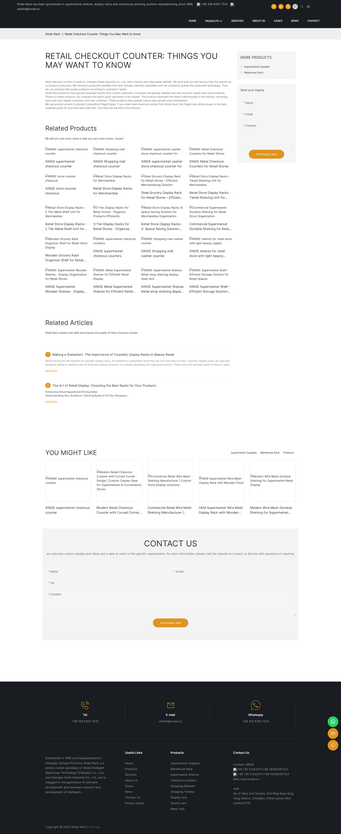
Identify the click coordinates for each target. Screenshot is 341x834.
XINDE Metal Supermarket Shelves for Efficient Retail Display (113, 289)
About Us (131, 780)
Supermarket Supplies (244, 452)
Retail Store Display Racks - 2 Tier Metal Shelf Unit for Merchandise (66, 226)
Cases (129, 786)
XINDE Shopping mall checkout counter (109, 164)
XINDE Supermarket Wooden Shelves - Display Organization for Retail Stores (64, 289)
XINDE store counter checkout (60, 191)
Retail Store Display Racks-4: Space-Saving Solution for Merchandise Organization (161, 226)
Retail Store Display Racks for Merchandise (112, 191)
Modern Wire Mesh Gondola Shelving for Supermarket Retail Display (271, 510)
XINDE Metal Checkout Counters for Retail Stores (208, 164)
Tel (85, 715)
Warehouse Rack (270, 452)
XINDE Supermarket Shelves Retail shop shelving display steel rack (162, 289)
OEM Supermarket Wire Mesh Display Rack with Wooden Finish (221, 510)
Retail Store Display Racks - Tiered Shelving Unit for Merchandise (210, 195)
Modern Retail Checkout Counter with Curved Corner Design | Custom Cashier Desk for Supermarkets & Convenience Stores (119, 510)
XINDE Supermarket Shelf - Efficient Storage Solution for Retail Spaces (209, 289)
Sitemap (94, 827)
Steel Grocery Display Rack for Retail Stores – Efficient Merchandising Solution (161, 195)
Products (288, 452)
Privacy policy (134, 803)
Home (129, 763)
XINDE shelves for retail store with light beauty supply (207, 253)
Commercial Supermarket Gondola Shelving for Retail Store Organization (209, 226)
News (128, 791)
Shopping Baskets (182, 786)
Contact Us (132, 797)
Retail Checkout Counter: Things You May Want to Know (103, 34)
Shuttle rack (178, 803)
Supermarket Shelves (184, 774)
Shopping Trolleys (182, 791)
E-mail (170, 715)
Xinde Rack (52, 34)
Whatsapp (255, 715)
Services (130, 774)
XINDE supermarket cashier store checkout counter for (162, 164)
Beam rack (177, 809)
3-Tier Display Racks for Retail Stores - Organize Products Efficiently (111, 226)
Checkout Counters (183, 780)
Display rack (178, 797)
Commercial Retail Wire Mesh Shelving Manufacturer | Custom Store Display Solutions (169, 510)
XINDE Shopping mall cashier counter (157, 253)
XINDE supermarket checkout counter (60, 164)
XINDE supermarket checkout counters (108, 253)
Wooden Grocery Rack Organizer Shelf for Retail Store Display (64, 258)
